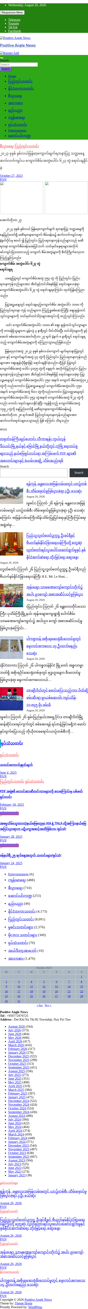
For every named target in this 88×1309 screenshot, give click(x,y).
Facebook (14, 31)
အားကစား (15, 103)
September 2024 (18, 1112)
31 (18, 1001)
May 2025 (14, 1082)
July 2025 (14, 1075)
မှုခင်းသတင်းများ (20, 927)
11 (31, 986)
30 (6, 1001)
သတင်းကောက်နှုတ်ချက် (16, 764)
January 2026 (17, 1052)
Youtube (13, 23)
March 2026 (16, 1045)
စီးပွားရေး (15, 96)
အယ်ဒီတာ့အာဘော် (22, 951)
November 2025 (18, 1060)
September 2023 (18, 1156)
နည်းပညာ (15, 110)
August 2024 (16, 1115)
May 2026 (14, 1037)
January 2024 (17, 1142)
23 (6, 996)
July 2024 (14, 1119)
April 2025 (15, 1086)
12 (44, 986)
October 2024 (17, 1108)
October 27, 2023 (11, 175)
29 (81, 996)
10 (18, 986)
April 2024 (15, 1130)
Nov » (48, 1005)
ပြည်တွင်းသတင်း (20, 81)
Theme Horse (23, 1303)
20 (56, 991)
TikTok (13, 27)
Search (4, 60)
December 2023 (18, 1145)
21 (69, 991)
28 (69, 996)
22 (81, 991)
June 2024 (14, 1123)
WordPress (35, 1307)
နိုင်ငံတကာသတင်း (21, 88)
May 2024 (14, 1127)
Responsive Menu (12, 12)
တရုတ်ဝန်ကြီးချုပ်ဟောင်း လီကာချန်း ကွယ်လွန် (32, 439)
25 (31, 996)
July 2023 (14, 1164)
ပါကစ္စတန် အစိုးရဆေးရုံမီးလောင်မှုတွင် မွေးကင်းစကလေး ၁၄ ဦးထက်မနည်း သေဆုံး (53, 646)
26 (44, 996)
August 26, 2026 (11, 1203)
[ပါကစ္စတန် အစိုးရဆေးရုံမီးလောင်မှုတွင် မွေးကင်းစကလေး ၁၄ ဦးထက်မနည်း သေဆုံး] (11, 647)
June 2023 (14, 1168)
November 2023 (18, 1149)
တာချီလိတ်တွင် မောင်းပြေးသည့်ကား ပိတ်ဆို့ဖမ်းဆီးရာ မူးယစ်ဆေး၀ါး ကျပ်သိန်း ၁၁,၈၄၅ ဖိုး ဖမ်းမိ (57, 698)
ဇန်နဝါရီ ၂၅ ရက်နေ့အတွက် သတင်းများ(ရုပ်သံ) (30, 855)
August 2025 (16, 1071)
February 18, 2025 (12, 804)
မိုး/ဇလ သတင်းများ (22, 935)
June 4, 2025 (8, 772)
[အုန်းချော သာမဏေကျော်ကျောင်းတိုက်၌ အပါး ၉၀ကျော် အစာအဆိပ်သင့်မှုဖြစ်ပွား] (11, 596)
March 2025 (16, 1089)
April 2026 (15, 1041)
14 (69, 986)
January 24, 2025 (11, 863)
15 (81, 986)
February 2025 (17, 1093)
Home (12, 76)
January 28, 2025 (11, 836)
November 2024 (18, 1104)
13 (56, 986)
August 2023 (16, 1160)
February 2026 (17, 1049)
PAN (3, 179)
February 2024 (17, 1138)
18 (31, 991)
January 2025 (17, 1097)
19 (44, 991)
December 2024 (18, 1101)
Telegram (14, 19)
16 (6, 991)
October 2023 (17, 1153)
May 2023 (14, 1171)
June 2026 (14, 1034)
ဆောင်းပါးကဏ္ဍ (19, 135)
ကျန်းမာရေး (16, 117)
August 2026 (16, 1026)
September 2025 (18, 1067)
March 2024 (16, 1134)
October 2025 (17, 1063)
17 (18, 991)
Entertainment (17, 130)
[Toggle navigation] (1, 57)
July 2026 (14, 1030)
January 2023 (17, 1175)
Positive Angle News (18, 46)
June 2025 (14, 1078)
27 (56, 996)
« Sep (40, 1005)
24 (18, 996)
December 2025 (18, 1056)
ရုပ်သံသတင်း (17, 124)
